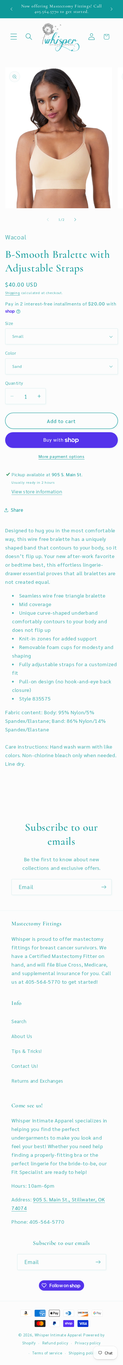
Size (9, 323)
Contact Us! (24, 1066)
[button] (13, 36)
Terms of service (47, 1352)
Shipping (12, 292)
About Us (21, 1036)
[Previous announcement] (11, 9)
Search (18, 1021)
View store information (36, 491)
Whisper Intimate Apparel (58, 1334)
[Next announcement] (111, 9)
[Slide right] (75, 219)
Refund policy (55, 1342)
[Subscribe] (103, 887)
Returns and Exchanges (37, 1081)
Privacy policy (88, 1342)
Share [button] (17, 510)
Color (10, 353)
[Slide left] (47, 219)
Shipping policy (83, 1352)
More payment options (62, 456)
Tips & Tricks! (26, 1051)
